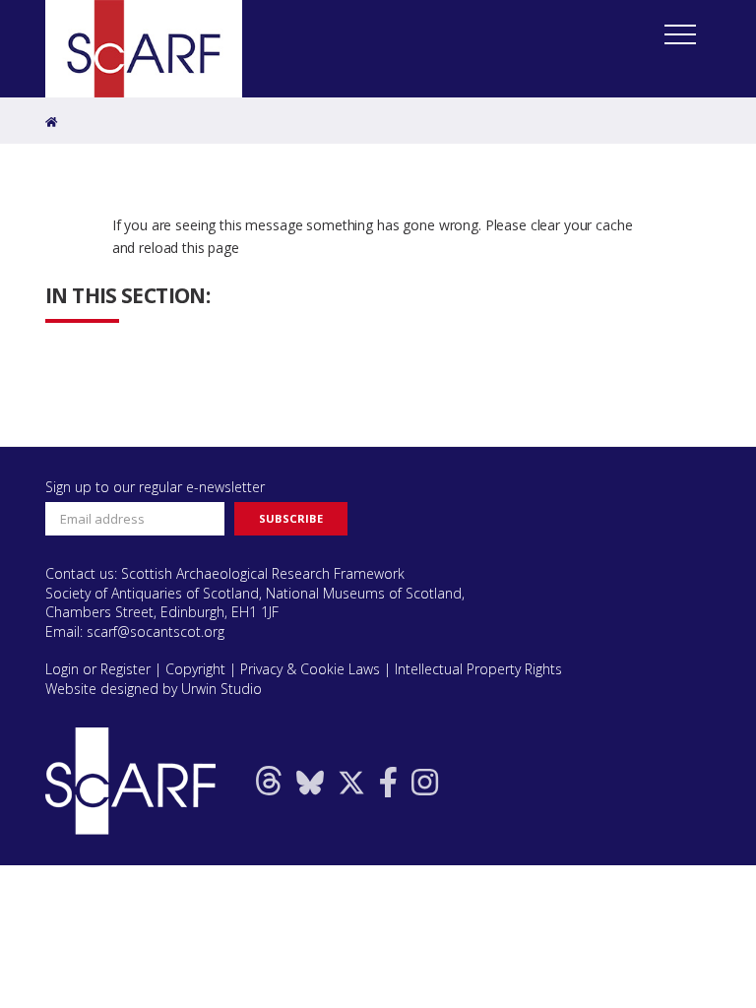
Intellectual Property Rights (478, 669)
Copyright (195, 669)
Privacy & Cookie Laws (310, 669)
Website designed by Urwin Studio (153, 688)
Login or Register (98, 669)
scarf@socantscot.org (155, 631)
